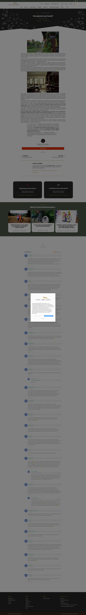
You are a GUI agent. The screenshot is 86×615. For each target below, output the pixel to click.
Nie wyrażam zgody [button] (37, 315)
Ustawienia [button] (43, 318)
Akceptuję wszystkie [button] (48, 315)
